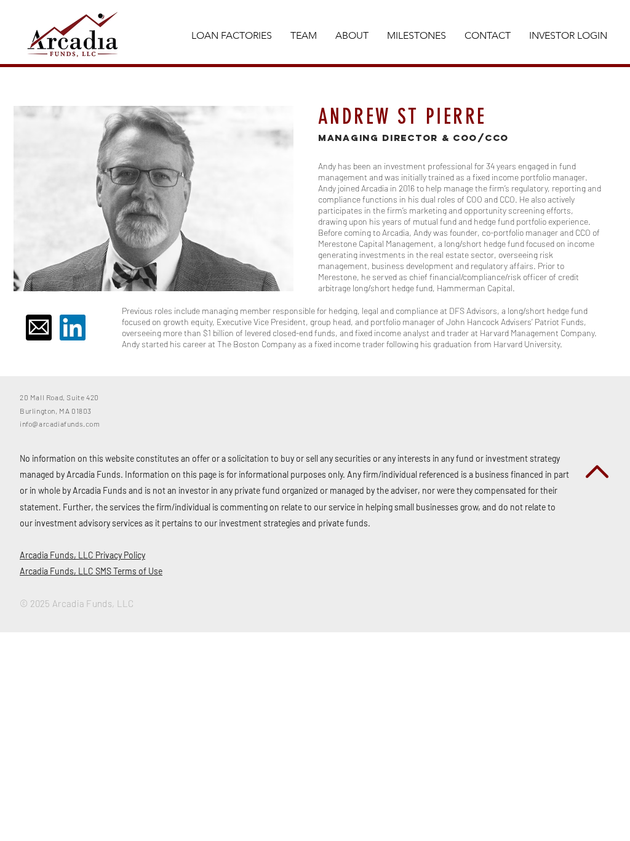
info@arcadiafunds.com (60, 423)
